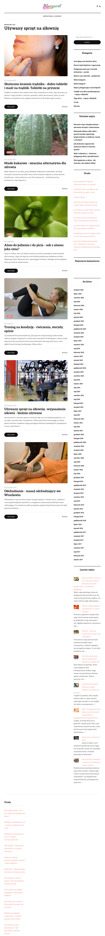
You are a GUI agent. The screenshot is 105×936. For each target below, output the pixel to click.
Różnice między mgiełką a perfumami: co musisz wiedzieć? (91, 609)
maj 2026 (77, 302)
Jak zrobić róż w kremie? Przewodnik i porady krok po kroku (13, 904)
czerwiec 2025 (79, 345)
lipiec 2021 (78, 411)
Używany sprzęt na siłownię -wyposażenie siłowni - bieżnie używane (35, 411)
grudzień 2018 (79, 513)
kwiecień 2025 (79, 352)
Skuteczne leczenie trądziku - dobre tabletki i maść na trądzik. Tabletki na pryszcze (35, 86)
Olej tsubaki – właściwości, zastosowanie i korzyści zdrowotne (14, 848)
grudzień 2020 (79, 434)
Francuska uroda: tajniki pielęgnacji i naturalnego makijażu (13, 892)
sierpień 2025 (78, 337)
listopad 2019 (78, 481)
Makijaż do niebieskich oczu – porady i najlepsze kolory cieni (14, 825)
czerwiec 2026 (79, 298)
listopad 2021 (78, 403)
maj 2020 (77, 462)
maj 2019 (77, 501)
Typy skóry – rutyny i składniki (85, 98)
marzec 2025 (78, 356)
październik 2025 (80, 329)
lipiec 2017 (78, 544)
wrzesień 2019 (79, 489)
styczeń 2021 (78, 431)
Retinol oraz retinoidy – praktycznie (87, 76)
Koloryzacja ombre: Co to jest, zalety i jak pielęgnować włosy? (14, 813)
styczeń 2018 (78, 528)
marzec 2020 (78, 470)
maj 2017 (77, 552)
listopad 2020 (78, 438)
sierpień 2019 (78, 493)
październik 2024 (80, 368)
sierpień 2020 (78, 450)
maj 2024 (77, 380)
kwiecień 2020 (79, 466)
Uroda (9, 73)
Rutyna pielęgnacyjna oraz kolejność (87, 88)
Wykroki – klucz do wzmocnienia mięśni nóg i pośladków (91, 634)
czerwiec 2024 (79, 376)
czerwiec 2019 (79, 497)
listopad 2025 (78, 325)
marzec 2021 (78, 423)
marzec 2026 (78, 309)
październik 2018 (80, 520)
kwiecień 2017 (79, 556)
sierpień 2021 (78, 407)
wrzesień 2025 (79, 333)
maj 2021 (77, 415)
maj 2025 (77, 348)
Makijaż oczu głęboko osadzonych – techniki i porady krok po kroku (13, 916)
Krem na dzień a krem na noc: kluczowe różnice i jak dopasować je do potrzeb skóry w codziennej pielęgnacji (87, 583)
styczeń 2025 (78, 360)
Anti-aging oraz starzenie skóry (85, 61)
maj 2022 (77, 399)
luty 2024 (77, 388)
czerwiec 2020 (79, 458)
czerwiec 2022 (79, 395)
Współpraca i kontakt (52, 16)
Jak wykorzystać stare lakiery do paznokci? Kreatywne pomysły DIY (91, 659)
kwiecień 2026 (79, 305)
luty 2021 (77, 427)
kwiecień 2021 (79, 419)
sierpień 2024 (78, 372)
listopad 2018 (78, 517)
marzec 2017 (78, 560)
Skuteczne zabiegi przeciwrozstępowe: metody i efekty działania (14, 860)
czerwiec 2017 (79, 548)
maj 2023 (77, 391)
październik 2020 (80, 442)
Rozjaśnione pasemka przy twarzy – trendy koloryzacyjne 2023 (14, 837)
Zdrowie (77, 106)
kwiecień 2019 (79, 505)
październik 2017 (80, 532)
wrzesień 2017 (79, 536)
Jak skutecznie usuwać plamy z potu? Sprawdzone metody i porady (14, 881)
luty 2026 (77, 313)
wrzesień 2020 (79, 446)
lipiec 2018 (78, 524)
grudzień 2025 (79, 321)
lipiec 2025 (78, 341)
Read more (11, 106)
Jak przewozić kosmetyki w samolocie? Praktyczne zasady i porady (91, 762)
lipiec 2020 (78, 454)
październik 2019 (80, 485)
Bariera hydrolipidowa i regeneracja (87, 65)
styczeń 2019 (78, 509)
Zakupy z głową (79, 197)
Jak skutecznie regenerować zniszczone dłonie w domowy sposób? (84, 147)
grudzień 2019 (79, 477)
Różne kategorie (80, 80)
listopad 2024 (78, 364)
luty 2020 (77, 474)
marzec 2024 (78, 384)
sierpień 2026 (78, 290)
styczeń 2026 (78, 317)
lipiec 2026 (78, 294)
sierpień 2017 (78, 540)
